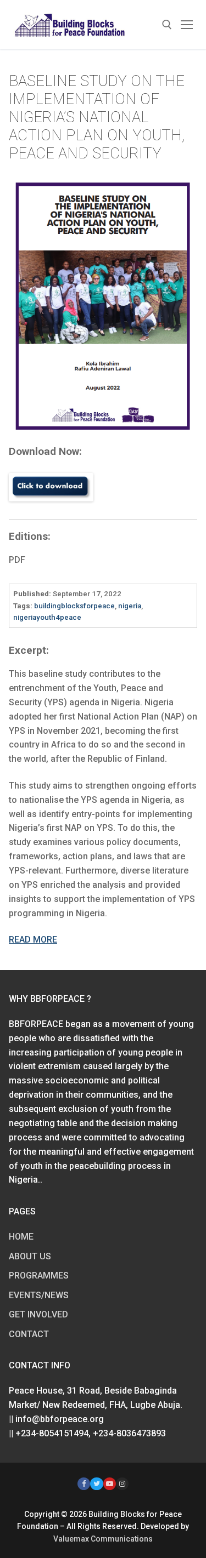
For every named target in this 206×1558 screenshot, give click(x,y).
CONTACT (29, 1334)
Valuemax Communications (103, 1538)
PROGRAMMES (39, 1275)
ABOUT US (30, 1256)
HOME (21, 1236)
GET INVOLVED (38, 1314)
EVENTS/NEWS (39, 1295)
